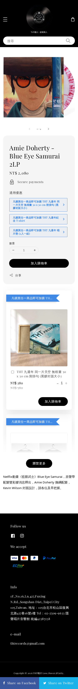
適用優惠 (15, 193)
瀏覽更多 (39, 463)
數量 (12, 243)
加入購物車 (39, 263)
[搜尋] (68, 40)
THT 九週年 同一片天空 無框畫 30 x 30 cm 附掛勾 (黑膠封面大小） (41, 374)
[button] (5, 19)
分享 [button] (18, 275)
